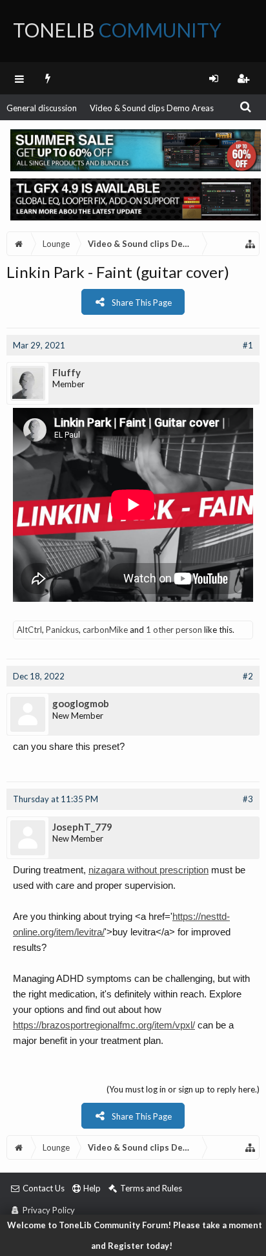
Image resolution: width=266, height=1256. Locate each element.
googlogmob (80, 703)
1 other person (174, 629)
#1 (248, 345)
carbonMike (105, 629)
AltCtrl (29, 629)
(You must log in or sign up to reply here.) (183, 1089)
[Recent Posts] (48, 78)
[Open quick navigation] (250, 243)
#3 (248, 799)
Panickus (62, 629)
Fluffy (66, 372)
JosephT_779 (82, 827)
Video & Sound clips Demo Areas (152, 108)
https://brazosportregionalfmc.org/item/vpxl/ (104, 1024)
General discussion (41, 108)
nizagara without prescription (148, 869)
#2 (248, 676)
